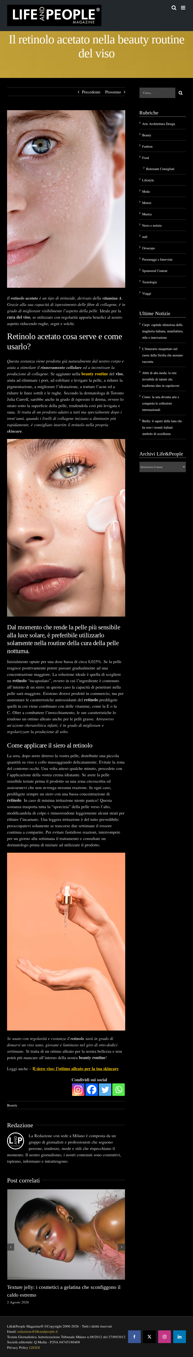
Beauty (12, 1105)
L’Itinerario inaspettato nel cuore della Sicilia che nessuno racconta (162, 355)
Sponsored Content (154, 270)
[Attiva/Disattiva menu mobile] (183, 7)
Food (145, 157)
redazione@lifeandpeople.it (37, 1331)
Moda (146, 191)
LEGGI (34, 1347)
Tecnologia (149, 282)
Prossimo (113, 92)
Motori (146, 202)
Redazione (20, 1125)
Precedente (91, 92)
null (144, 236)
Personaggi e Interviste (157, 259)
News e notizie (152, 225)
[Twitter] (105, 1089)
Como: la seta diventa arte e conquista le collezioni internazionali (160, 403)
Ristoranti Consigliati (160, 169)
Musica (147, 214)
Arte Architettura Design (158, 123)
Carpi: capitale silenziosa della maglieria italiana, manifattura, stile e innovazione (162, 331)
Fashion (147, 146)
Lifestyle (148, 180)
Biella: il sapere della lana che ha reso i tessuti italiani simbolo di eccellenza (162, 427)
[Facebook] (91, 1089)
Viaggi (146, 293)
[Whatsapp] (118, 1089)
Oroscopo (148, 248)
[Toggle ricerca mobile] (174, 7)
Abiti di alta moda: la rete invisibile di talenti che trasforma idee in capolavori (160, 379)
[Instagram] (78, 1089)
